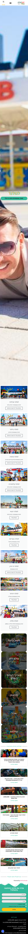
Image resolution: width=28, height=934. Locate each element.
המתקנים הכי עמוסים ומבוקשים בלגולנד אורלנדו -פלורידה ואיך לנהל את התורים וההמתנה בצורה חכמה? (14, 760)
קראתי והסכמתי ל (17, 904)
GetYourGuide (23, 880)
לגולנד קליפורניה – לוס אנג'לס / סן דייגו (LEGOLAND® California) (16, 927)
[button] (10, 3)
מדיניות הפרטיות (13, 904)
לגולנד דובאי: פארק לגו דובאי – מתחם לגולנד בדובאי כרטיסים (14, 815)
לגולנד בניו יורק (22, 930)
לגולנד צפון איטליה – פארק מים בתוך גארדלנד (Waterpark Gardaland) (14, 779)
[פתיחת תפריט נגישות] (2, 931)
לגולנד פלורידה (14, 833)
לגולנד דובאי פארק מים (14, 868)
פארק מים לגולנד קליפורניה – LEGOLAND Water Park (14, 797)
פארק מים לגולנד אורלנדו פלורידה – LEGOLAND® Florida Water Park (14, 850)
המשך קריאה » (14, 764)
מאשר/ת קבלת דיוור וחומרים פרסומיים (17, 906)
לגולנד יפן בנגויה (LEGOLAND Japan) (17, 920)
